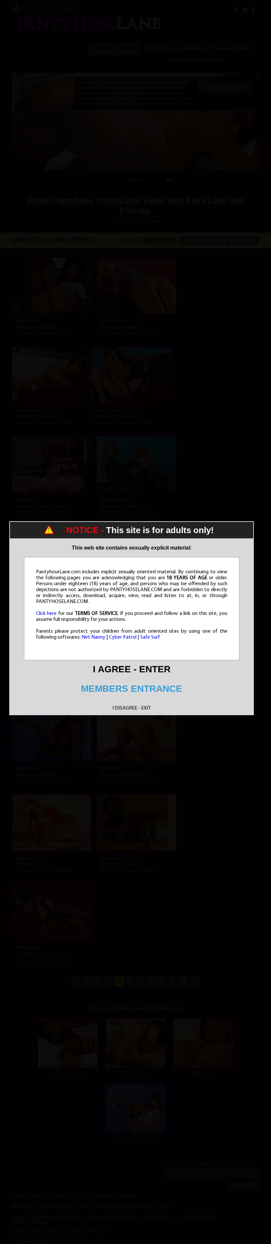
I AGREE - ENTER (132, 669)
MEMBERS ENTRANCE (131, 689)
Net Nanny (93, 637)
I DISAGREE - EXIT (131, 708)
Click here (46, 613)
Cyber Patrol (122, 637)
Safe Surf (150, 637)
